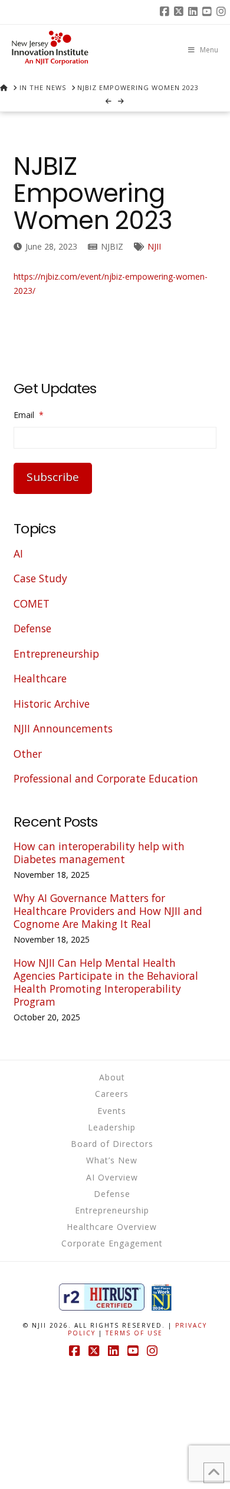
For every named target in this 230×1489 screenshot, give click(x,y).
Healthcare (40, 678)
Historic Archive (52, 704)
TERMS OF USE (134, 1333)
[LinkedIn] (195, 11)
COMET (32, 603)
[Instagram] (223, 11)
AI (18, 553)
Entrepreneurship (56, 653)
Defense (32, 628)
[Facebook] (166, 11)
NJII (154, 246)
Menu (209, 50)
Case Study (40, 578)
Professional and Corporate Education (106, 778)
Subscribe (53, 477)
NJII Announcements (63, 728)
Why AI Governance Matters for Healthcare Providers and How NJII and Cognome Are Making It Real (108, 911)
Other (28, 754)
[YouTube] (209, 11)
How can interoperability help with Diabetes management (99, 852)
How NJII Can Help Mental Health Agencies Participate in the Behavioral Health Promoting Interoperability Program (106, 982)
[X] (180, 11)
